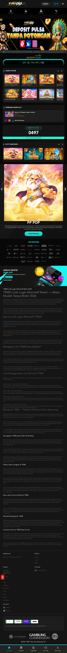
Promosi (36, 557)
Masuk (45, 4)
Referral (36, 563)
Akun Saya (58, 650)
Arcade (4, 591)
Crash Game (6, 588)
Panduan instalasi (7, 279)
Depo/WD (33, 650)
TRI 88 (29, 351)
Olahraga (5, 585)
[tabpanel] (33, 34)
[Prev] (58, 71)
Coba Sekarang (34, 233)
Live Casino (5, 576)
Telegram (8, 607)
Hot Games (5, 570)
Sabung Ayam (6, 600)
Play (38, 58)
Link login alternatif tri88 (8, 321)
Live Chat (45, 650)
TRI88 (15, 300)
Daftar (56, 4)
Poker (4, 594)
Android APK (9, 276)
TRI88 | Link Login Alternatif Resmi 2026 (12, 557)
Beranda (9, 650)
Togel (4, 582)
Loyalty (36, 560)
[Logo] (15, 4)
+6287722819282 (42, 570)
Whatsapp (8, 610)
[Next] (61, 71)
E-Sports (5, 597)
